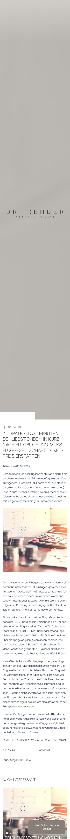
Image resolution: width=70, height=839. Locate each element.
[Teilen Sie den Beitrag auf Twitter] (9, 427)
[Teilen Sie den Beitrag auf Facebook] (4, 427)
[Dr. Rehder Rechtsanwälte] (35, 209)
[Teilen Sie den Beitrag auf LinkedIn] (19, 427)
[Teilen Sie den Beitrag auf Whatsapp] (14, 427)
